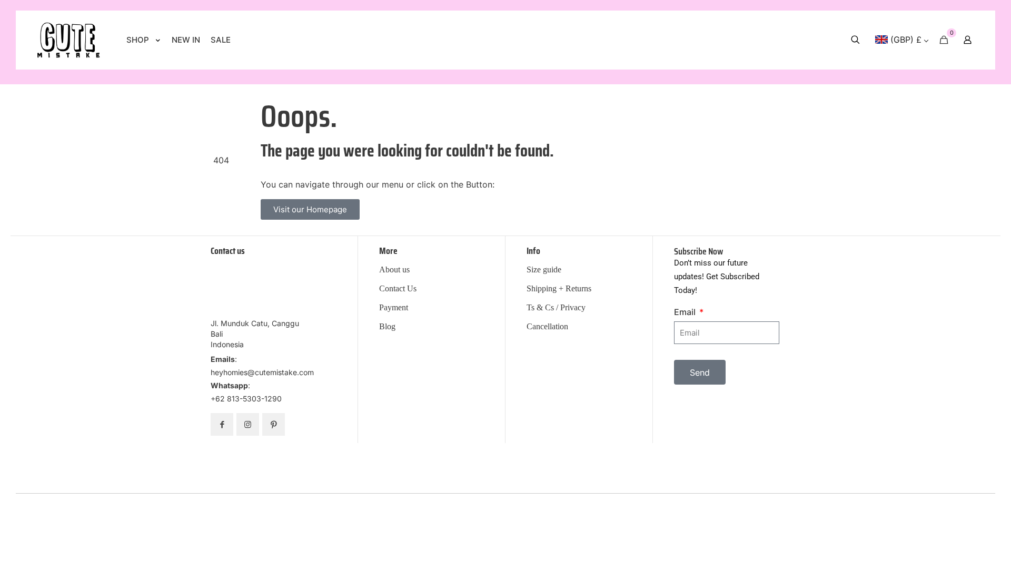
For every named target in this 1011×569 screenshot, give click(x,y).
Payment (393, 307)
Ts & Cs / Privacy (556, 307)
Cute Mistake (574, 500)
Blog (387, 326)
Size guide (544, 270)
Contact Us (398, 288)
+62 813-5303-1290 (246, 398)
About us (394, 270)
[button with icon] (222, 424)
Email (686, 312)
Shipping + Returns (559, 288)
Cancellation (547, 326)
